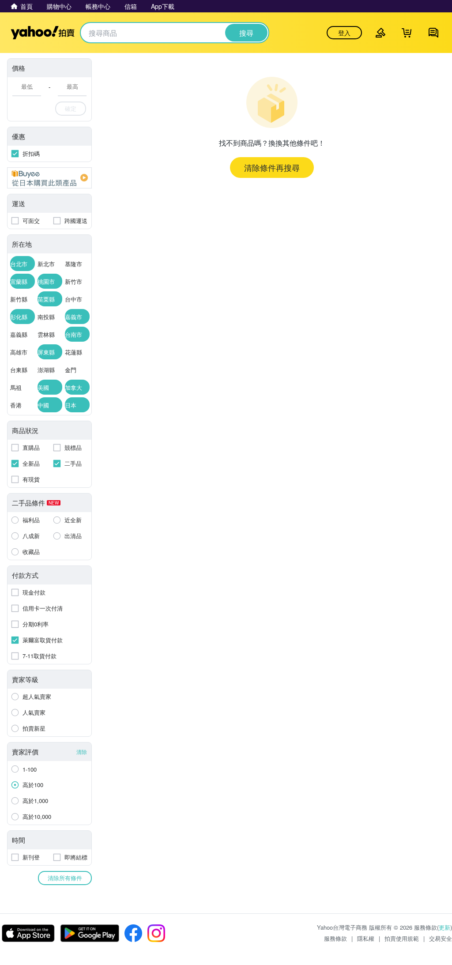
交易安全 (440, 938)
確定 (70, 108)
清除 (81, 751)
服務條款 (335, 938)
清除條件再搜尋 (272, 167)
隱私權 (365, 938)
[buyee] (49, 177)
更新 (444, 927)
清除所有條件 (65, 878)
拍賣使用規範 (401, 938)
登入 (344, 32)
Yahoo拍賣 (43, 32)
